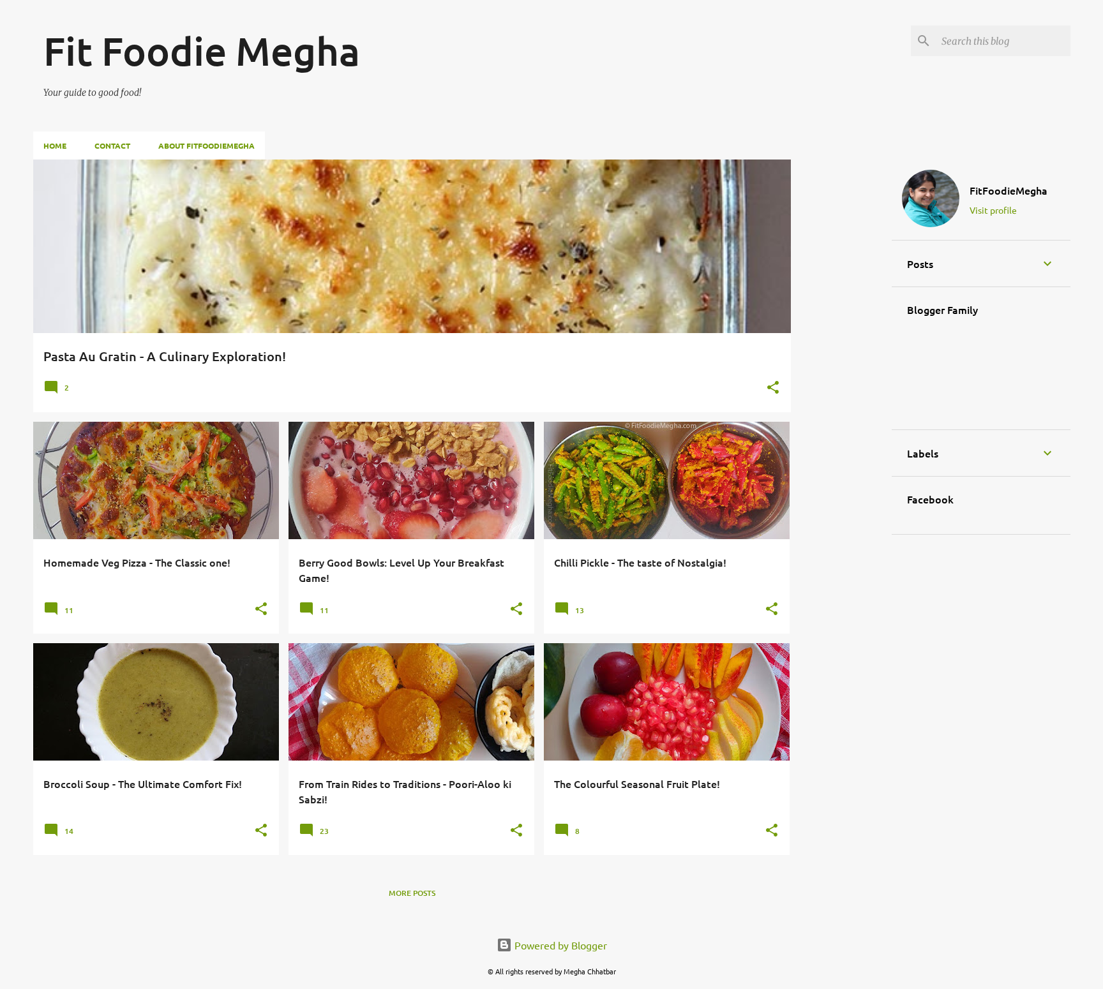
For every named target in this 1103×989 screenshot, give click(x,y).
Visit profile (993, 210)
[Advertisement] (838, 351)
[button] (773, 388)
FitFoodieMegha (1008, 190)
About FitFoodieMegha (206, 145)
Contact (112, 145)
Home (54, 145)
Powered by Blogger (559, 945)
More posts (412, 893)
